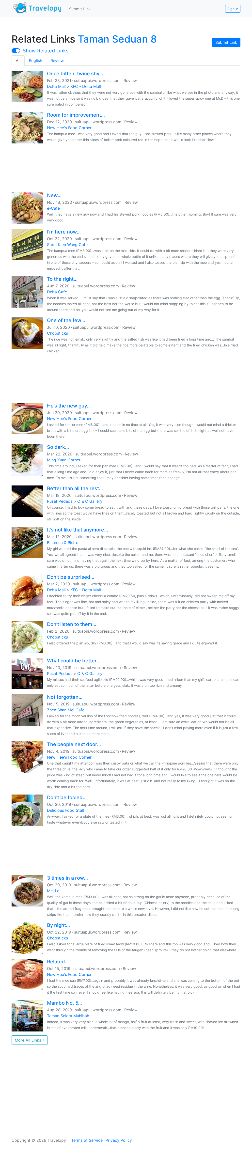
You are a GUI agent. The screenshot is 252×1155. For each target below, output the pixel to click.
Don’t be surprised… (70, 577)
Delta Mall (56, 86)
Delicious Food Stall (65, 810)
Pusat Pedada (60, 501)
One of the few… (66, 320)
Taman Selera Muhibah (68, 1015)
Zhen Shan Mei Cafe (65, 709)
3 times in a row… (67, 878)
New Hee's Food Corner (69, 127)
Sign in (232, 9)
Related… (58, 962)
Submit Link (80, 8)
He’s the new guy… (69, 406)
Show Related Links (45, 51)
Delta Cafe (57, 291)
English (35, 60)
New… (54, 195)
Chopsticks (57, 333)
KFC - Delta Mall (85, 86)
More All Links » (30, 1040)
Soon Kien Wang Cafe (67, 244)
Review (57, 60)
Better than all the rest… (75, 488)
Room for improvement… (76, 115)
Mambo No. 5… (64, 1003)
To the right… (62, 279)
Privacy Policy (119, 1140)
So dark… (58, 447)
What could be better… (73, 661)
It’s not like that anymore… (77, 530)
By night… (58, 925)
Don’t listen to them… (71, 624)
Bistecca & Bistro (63, 542)
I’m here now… (64, 232)
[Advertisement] (126, 167)
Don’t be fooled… (67, 797)
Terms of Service (87, 1140)
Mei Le (53, 890)
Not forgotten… (64, 697)
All (18, 60)
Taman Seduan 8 (117, 39)
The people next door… (74, 744)
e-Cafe (53, 208)
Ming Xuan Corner (63, 459)
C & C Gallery (89, 501)
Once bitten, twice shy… (75, 74)
